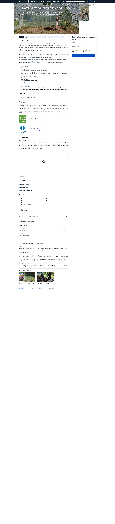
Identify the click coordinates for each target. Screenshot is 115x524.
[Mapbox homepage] (21, 176)
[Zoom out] (67, 159)
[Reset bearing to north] (67, 161)
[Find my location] (67, 152)
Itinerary (38, 37)
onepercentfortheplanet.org (40, 130)
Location (32, 37)
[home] (24, 1)
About (58, 1)
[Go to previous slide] (17, 19)
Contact (63, 1)
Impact (27, 37)
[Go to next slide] (76, 19)
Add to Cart (83, 55)
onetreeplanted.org (38, 120)
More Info (56, 37)
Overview (21, 37)
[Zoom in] (67, 157)
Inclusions (44, 37)
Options (50, 37)
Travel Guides (48, 1)
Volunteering (74, 44)
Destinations (41, 1)
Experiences (34, 1)
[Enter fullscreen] (67, 154)
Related (62, 37)
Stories (54, 1)
